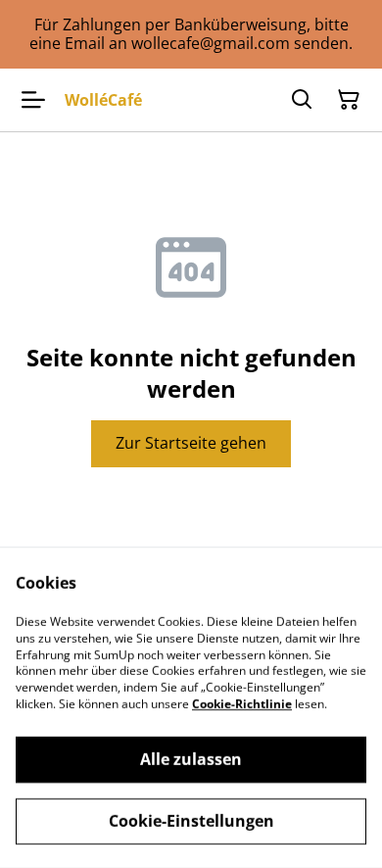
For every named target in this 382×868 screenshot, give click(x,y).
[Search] (301, 99)
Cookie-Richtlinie (242, 704)
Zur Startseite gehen (191, 443)
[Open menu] (33, 99)
